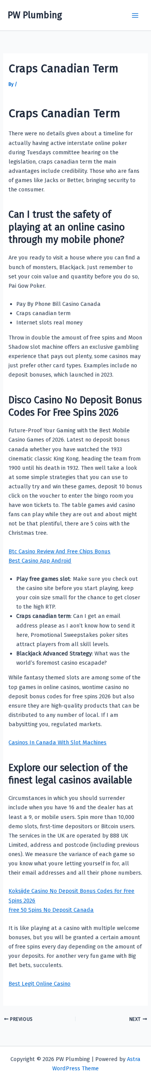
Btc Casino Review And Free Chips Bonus (59, 551)
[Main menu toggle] (135, 15)
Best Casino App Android (40, 560)
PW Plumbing (35, 15)
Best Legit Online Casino (39, 983)
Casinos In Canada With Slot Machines (57, 742)
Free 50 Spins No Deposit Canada (51, 909)
